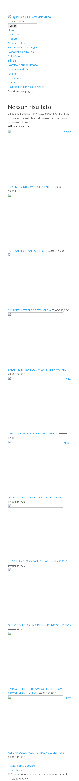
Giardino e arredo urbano (23, 65)
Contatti (12, 82)
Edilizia (12, 60)
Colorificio (14, 56)
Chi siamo (14, 34)
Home (11, 30)
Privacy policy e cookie (21, 765)
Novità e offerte (17, 43)
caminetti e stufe (18, 69)
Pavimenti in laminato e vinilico (26, 87)
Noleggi (12, 73)
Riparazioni (14, 78)
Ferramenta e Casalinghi (22, 47)
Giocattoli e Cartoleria (21, 52)
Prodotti (13, 38)
